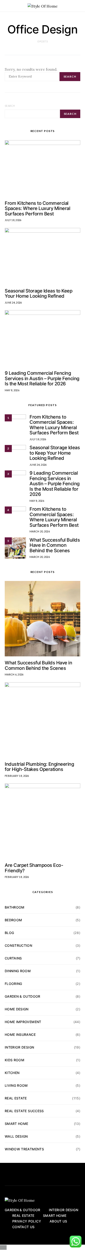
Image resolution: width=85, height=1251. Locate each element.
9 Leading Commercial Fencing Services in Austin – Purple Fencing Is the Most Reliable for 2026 (42, 378)
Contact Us (23, 1227)
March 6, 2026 (14, 674)
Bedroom (13, 920)
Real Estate (16, 1098)
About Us (58, 1221)
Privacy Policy (26, 1221)
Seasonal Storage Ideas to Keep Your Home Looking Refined (38, 293)
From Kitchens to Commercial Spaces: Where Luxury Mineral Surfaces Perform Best (37, 208)
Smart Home (16, 1124)
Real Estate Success (24, 1111)
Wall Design (16, 1136)
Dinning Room (18, 971)
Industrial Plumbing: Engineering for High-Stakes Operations (39, 766)
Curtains (13, 958)
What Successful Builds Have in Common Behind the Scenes (55, 545)
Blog (9, 933)
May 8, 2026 (12, 390)
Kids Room (14, 1060)
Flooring (13, 984)
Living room (16, 1085)
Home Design (17, 1009)
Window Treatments (24, 1149)
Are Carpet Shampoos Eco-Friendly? (34, 867)
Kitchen (12, 1073)
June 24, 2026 (13, 302)
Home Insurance (20, 1035)
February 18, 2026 (17, 775)
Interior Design (19, 1047)
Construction (18, 945)
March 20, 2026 (40, 531)
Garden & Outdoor (22, 996)
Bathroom (15, 907)
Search (10, 105)
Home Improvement (23, 1022)
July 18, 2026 (13, 220)
